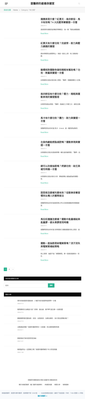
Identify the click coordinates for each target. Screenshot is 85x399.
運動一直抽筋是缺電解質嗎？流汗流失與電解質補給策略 (60, 245)
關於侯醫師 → (42, 396)
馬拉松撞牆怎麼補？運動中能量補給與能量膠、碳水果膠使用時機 (60, 221)
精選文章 (57, 384)
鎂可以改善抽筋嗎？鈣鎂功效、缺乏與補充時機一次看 (60, 168)
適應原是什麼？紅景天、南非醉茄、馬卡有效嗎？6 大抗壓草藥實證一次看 (60, 21)
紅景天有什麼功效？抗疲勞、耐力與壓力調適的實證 (60, 45)
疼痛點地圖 (48, 384)
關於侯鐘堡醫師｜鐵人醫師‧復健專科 (30, 384)
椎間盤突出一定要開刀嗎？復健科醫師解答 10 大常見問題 (37, 349)
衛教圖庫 (66, 384)
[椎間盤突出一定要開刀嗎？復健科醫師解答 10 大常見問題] (9, 352)
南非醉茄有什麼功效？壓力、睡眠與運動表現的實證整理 (60, 95)
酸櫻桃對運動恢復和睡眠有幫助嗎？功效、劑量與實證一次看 (60, 71)
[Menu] (6, 3)
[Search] (79, 3)
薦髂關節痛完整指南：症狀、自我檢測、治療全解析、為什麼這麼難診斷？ (43, 318)
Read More (44, 33)
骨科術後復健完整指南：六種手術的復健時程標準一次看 (36, 301)
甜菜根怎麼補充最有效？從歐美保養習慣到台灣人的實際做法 (60, 194)
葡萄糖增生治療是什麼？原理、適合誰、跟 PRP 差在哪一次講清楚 (40, 309)
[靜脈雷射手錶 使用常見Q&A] (9, 341)
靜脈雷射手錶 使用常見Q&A (26, 338)
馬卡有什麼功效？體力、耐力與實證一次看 (60, 120)
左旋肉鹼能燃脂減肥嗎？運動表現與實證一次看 (60, 144)
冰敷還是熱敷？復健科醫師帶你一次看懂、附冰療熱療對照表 (38, 327)
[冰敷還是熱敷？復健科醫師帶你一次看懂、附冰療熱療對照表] (9, 329)
